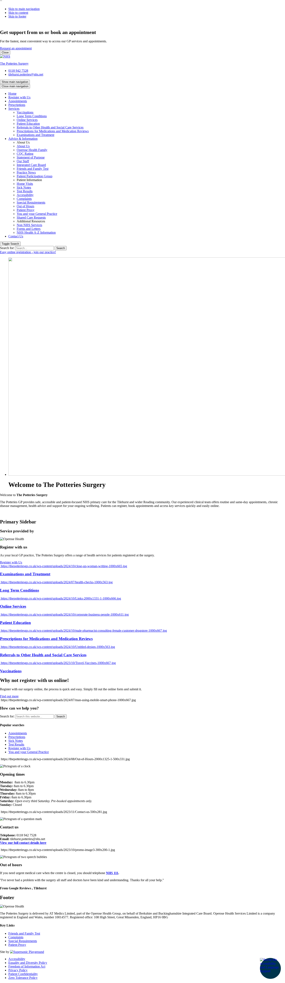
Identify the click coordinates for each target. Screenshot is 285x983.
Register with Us (19, 97)
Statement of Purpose (31, 157)
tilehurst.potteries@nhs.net (25, 74)
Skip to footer (17, 16)
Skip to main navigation (24, 9)
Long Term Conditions (32, 116)
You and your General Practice (37, 214)
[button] (270, 968)
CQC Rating (25, 153)
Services (13, 108)
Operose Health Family (32, 150)
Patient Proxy (25, 210)
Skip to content (18, 12)
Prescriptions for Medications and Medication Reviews (53, 131)
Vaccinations (25, 112)
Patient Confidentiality (23, 974)
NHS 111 (112, 873)
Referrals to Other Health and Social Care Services (50, 127)
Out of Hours (25, 206)
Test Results (25, 191)
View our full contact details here (23, 842)
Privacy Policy (18, 970)
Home (12, 93)
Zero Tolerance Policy (23, 977)
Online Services (27, 120)
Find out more (9, 696)
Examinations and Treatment (35, 135)
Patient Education (28, 123)
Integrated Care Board (31, 165)
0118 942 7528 (18, 70)
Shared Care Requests (31, 217)
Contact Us (15, 236)
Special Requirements (31, 202)
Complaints (24, 198)
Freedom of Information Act (26, 966)
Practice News (26, 172)
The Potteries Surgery (14, 63)
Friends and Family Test (32, 168)
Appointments (17, 101)
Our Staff (23, 161)
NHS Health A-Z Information (36, 232)
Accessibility (25, 195)
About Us (23, 146)
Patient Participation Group (34, 176)
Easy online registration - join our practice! (28, 252)
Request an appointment (16, 48)
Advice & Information (23, 138)
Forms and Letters (28, 229)
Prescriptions (16, 105)
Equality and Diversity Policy (27, 962)
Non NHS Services (29, 225)
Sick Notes (24, 187)
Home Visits (25, 183)
